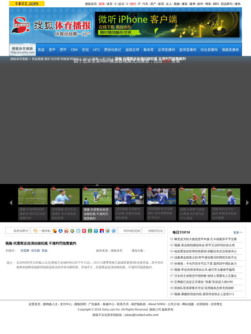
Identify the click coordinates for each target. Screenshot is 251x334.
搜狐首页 (91, 4)
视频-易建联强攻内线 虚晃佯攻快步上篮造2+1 (204, 294)
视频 (177, 4)
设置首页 (34, 304)
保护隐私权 (138, 304)
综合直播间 (209, 50)
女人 (169, 4)
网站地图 (188, 304)
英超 (41, 50)
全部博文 (216, 304)
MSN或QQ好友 (129, 231)
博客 (208, 4)
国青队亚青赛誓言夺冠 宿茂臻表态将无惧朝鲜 (204, 288)
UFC (96, 50)
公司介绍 (174, 304)
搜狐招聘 (80, 304)
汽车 (145, 4)
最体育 (148, 50)
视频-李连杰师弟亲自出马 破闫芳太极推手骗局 (204, 269)
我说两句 (227, 4)
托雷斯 (25, 250)
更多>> (238, 232)
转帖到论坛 (155, 231)
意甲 (52, 50)
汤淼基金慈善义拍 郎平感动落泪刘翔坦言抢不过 (205, 257)
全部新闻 (202, 304)
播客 (185, 4)
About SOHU (156, 304)
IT (139, 4)
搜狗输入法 (50, 304)
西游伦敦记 (112, 50)
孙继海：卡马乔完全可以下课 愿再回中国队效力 (205, 263)
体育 (110, 4)
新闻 (102, 4)
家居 (161, 4)
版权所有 (168, 309)
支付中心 (66, 304)
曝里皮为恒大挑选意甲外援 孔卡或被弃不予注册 (205, 239)
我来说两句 (20, 231)
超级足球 (132, 50)
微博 (192, 4)
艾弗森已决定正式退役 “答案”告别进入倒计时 (203, 282)
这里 (167, 60)
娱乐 (121, 4)
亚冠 (85, 50)
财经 (133, 4)
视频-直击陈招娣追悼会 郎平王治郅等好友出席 (204, 245)
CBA (74, 50)
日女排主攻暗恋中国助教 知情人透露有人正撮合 (205, 276)
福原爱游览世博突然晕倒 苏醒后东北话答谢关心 (205, 251)
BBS (216, 4)
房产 (153, 4)
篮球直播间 (187, 50)
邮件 (200, 4)
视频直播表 (230, 50)
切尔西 (35, 250)
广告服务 (94, 304)
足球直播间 (166, 50)
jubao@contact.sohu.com (142, 315)
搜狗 (237, 4)
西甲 (63, 50)
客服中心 (108, 304)
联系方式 (123, 304)
